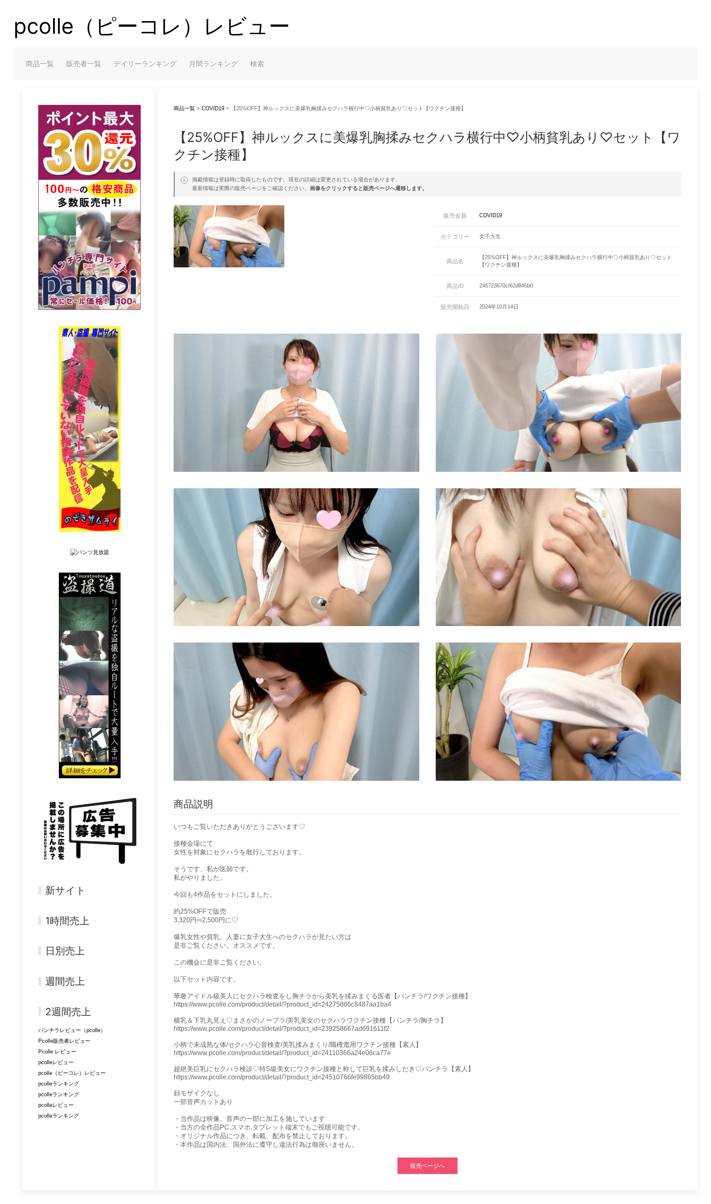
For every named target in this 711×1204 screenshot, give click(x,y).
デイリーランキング (145, 64)
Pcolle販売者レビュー (64, 1041)
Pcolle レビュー (57, 1052)
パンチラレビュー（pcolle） (72, 1030)
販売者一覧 (83, 64)
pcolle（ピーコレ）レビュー (152, 26)
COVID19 (213, 108)
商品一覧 (40, 64)
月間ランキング (213, 64)
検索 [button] (257, 64)
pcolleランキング (58, 1084)
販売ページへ (427, 1165)
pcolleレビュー (56, 1062)
